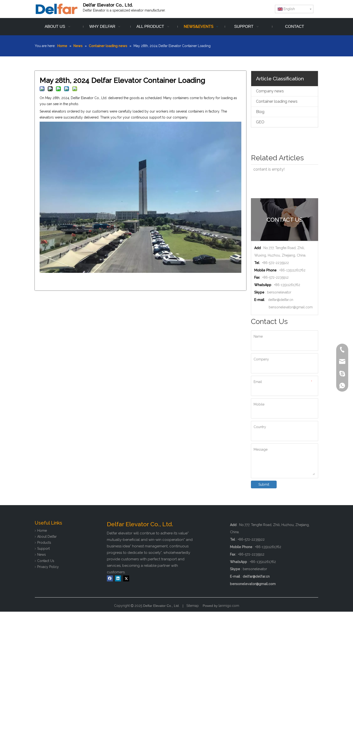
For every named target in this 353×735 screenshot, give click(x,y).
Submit (263, 484)
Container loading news (277, 101)
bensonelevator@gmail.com (291, 307)
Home (42, 530)
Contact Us (45, 561)
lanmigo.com (229, 606)
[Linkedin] (118, 578)
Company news (270, 91)
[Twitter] (126, 578)
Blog (260, 111)
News (41, 554)
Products (44, 542)
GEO (260, 122)
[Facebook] (110, 578)
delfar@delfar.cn (280, 300)
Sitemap (192, 606)
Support (43, 548)
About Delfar (47, 536)
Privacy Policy (48, 567)
